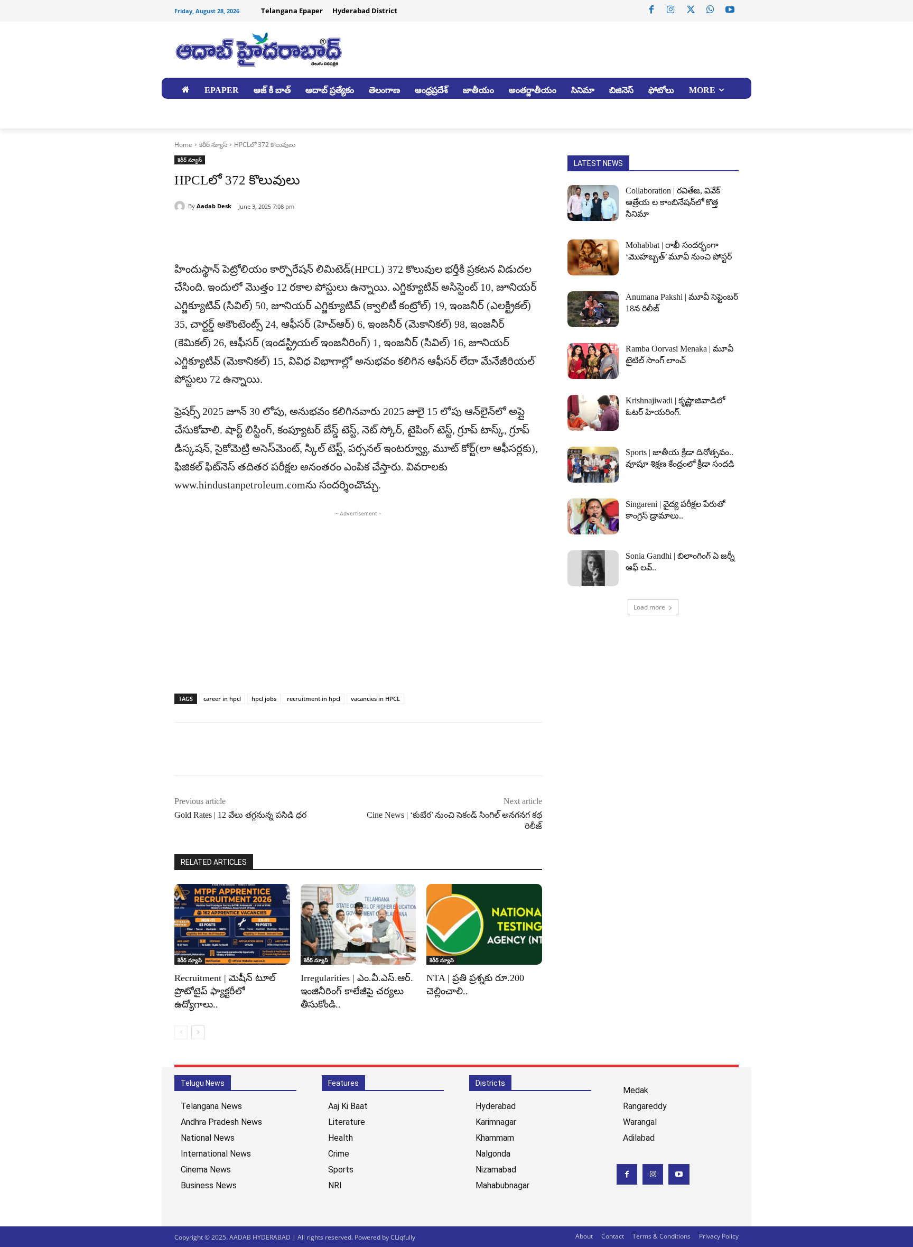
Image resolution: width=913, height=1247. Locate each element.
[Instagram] (671, 10)
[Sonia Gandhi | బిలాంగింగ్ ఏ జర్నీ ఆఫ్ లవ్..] (593, 568)
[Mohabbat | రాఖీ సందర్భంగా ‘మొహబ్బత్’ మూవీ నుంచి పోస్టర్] (593, 257)
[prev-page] (181, 1032)
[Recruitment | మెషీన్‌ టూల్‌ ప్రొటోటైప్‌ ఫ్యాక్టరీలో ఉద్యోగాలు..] (232, 924)
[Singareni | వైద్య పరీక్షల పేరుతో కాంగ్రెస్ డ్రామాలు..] (593, 516)
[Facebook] (651, 10)
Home (183, 144)
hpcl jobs (263, 699)
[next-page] (197, 1032)
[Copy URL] (233, 233)
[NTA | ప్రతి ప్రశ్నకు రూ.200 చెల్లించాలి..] (484, 924)
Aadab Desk (214, 206)
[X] (690, 10)
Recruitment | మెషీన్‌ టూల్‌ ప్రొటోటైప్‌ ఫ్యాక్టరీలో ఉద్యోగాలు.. (225, 991)
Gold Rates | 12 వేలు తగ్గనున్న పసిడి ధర (240, 814)
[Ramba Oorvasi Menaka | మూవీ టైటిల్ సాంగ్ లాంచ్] (593, 361)
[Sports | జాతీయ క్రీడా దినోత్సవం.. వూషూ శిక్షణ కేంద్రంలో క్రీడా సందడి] (593, 465)
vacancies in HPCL (375, 699)
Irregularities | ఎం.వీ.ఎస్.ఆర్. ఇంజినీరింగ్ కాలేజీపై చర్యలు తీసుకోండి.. (357, 991)
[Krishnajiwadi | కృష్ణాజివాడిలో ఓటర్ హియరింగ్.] (593, 413)
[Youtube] (730, 10)
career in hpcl (222, 699)
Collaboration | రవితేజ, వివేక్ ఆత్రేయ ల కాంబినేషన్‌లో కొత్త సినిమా (673, 202)
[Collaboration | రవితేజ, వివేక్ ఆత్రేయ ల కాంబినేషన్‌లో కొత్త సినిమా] (593, 203)
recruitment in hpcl (313, 699)
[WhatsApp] (710, 10)
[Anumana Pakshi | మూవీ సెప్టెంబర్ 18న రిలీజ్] (593, 309)
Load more (649, 607)
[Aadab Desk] (181, 206)
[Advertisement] (358, 593)
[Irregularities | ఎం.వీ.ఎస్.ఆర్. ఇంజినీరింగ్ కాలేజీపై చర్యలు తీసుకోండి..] (358, 924)
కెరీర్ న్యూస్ (213, 144)
